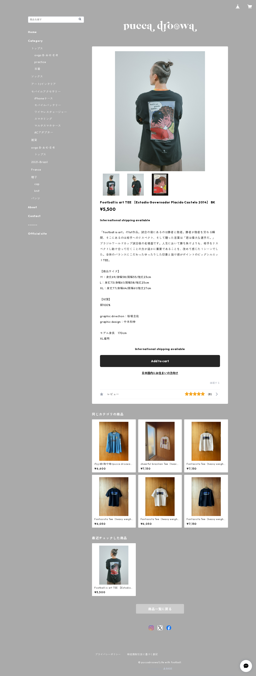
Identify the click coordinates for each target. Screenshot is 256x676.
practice (40, 62)
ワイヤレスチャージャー (50, 112)
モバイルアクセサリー (46, 91)
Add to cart (160, 361)
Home (32, 32)
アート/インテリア (43, 84)
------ (32, 225)
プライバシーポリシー (108, 654)
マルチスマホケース (47, 125)
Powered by (155, 668)
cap (36, 184)
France (36, 169)
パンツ (35, 198)
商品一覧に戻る (160, 609)
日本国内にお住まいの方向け (160, 373)
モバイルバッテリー (47, 105)
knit (37, 191)
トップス (37, 48)
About (32, 207)
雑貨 (34, 140)
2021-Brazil (39, 162)
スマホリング (43, 119)
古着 (37, 69)
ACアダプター (43, 132)
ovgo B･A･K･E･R (46, 55)
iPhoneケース (43, 98)
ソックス (37, 76)
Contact (34, 216)
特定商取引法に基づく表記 (142, 654)
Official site (37, 233)
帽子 (34, 177)
